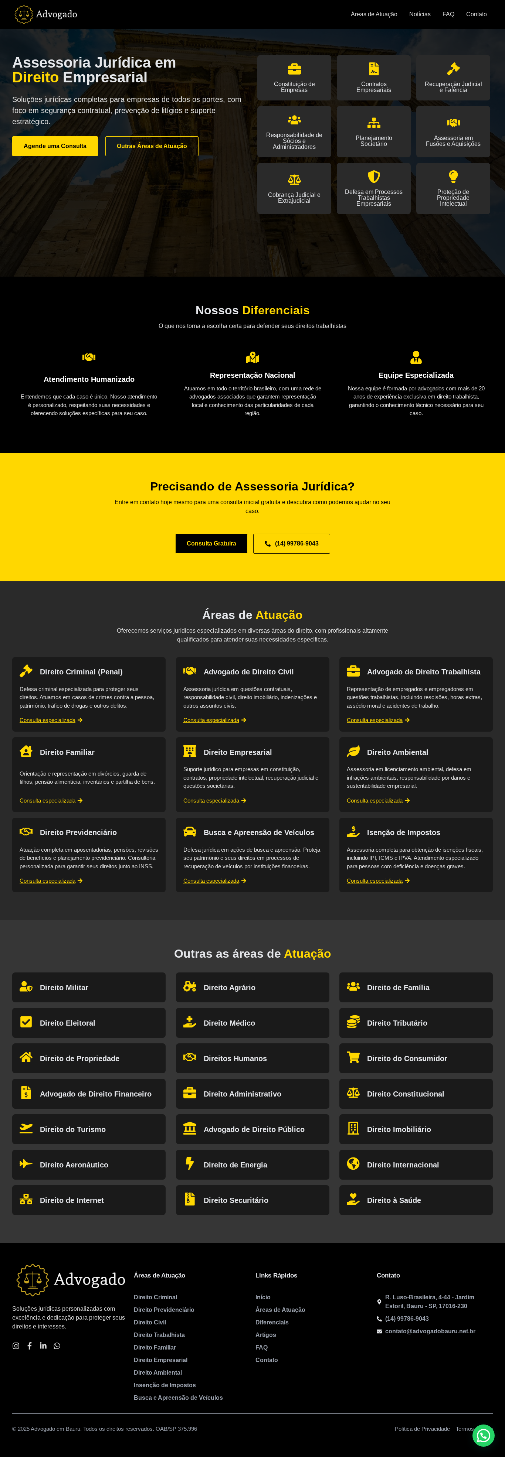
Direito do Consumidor (407, 1058)
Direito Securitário (236, 1200)
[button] (483, 1435)
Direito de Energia (235, 1165)
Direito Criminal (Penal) (81, 672)
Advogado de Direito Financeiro (96, 1094)
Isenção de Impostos (403, 832)
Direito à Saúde (394, 1200)
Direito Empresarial (238, 752)
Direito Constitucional (405, 1094)
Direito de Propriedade (79, 1058)
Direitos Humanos (235, 1058)
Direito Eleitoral (67, 1023)
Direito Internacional (403, 1165)
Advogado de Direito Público (254, 1129)
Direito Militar (64, 988)
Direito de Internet (72, 1200)
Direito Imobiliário (399, 1129)
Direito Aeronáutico (74, 1165)
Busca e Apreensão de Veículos (259, 832)
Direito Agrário (229, 988)
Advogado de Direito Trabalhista (424, 672)
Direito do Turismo (73, 1129)
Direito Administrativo (242, 1094)
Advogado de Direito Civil (249, 672)
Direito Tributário (397, 1023)
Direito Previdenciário (78, 832)
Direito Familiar (67, 752)
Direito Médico (229, 1023)
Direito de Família (398, 988)
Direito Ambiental (397, 752)
